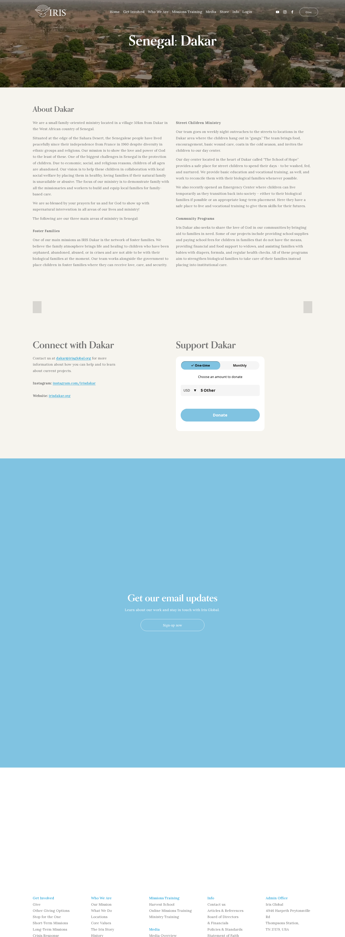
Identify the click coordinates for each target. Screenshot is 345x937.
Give (309, 12)
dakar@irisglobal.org (73, 358)
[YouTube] (278, 12)
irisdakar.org (59, 396)
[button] (37, 307)
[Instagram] (285, 12)
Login (247, 12)
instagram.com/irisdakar (74, 383)
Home (115, 12)
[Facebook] (292, 12)
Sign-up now (172, 625)
